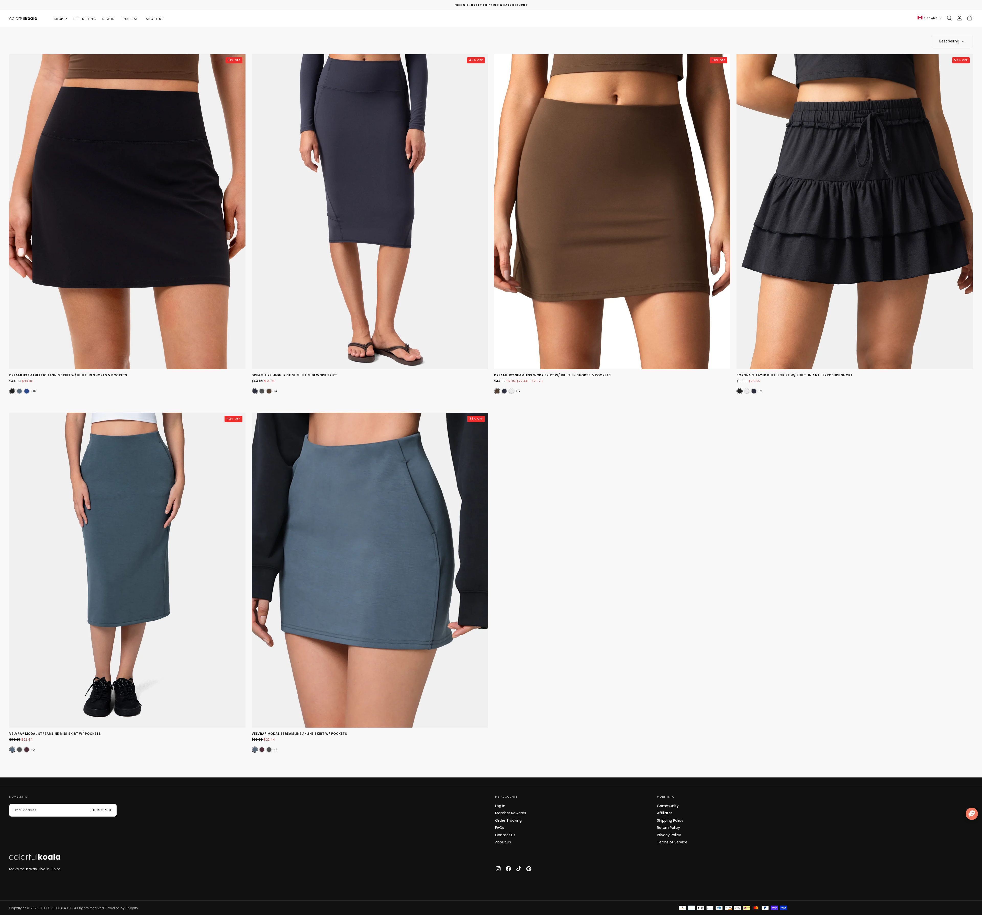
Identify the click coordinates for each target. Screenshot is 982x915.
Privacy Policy (669, 835)
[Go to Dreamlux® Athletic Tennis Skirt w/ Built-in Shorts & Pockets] (127, 211)
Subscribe (101, 810)
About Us (503, 842)
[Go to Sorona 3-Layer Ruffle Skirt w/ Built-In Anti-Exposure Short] (854, 211)
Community (668, 805)
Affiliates (665, 813)
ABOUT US (155, 19)
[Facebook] (508, 869)
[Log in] (959, 18)
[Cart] (970, 18)
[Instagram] (498, 869)
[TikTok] (519, 869)
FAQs (499, 827)
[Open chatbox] (972, 814)
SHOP (58, 19)
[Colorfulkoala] (34, 856)
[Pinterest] (529, 869)
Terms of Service (672, 842)
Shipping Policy (670, 820)
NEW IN (108, 19)
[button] (949, 18)
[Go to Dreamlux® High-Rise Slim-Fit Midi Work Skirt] (370, 211)
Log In (500, 805)
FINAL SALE (130, 19)
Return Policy (668, 827)
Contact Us (505, 835)
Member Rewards (510, 813)
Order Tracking (508, 820)
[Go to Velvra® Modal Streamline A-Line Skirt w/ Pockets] (370, 570)
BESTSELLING (84, 19)
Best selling (949, 41)
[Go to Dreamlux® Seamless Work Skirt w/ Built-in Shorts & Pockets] (612, 211)
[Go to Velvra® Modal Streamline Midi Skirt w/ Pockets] (127, 570)
